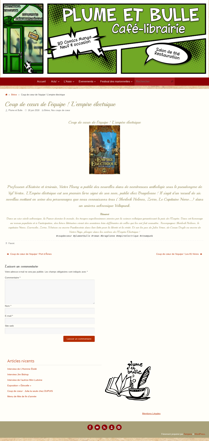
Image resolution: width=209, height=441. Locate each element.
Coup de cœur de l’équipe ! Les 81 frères (177, 254)
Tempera (188, 434)
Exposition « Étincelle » (19, 385)
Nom (8, 306)
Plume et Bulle (15, 110)
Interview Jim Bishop (18, 374)
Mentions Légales (151, 413)
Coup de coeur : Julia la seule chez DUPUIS (30, 391)
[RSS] (104, 427)
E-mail (9, 316)
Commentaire (12, 277)
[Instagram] (119, 427)
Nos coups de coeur (60, 110)
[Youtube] (97, 427)
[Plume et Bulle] (90, 427)
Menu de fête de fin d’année (21, 396)
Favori (11, 243)
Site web (9, 325)
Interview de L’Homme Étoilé (22, 369)
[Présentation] (111, 427)
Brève (14, 95)
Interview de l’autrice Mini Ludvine (24, 380)
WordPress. (200, 434)
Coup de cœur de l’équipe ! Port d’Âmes (31, 254)
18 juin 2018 (33, 110)
